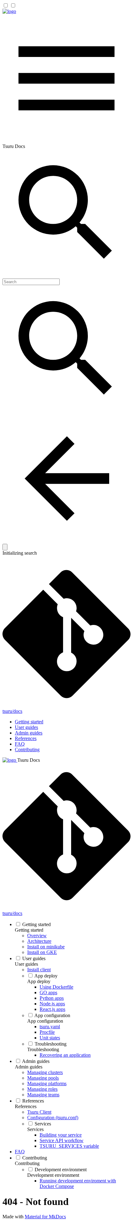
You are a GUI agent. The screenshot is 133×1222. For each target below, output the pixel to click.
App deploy (46, 975)
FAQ (20, 744)
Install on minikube (46, 946)
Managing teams (43, 1094)
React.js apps (52, 1009)
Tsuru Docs (28, 760)
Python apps (52, 998)
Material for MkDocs (45, 1216)
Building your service (61, 1135)
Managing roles (42, 1089)
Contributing (27, 749)
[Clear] (4, 547)
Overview (37, 935)
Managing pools (43, 1078)
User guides (26, 727)
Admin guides (28, 732)
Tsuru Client (39, 1112)
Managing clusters (45, 1072)
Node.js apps (52, 1003)
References (25, 738)
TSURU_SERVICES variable (69, 1146)
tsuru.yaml (50, 1026)
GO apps (48, 992)
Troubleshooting (50, 1043)
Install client (39, 969)
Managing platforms (46, 1083)
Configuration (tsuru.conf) (52, 1117)
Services (43, 1123)
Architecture (39, 941)
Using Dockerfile (56, 987)
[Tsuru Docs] (9, 11)
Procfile (47, 1032)
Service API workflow (62, 1140)
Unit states (50, 1037)
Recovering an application (65, 1055)
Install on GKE (42, 952)
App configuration (52, 1015)
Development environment (61, 1169)
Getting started (29, 721)
